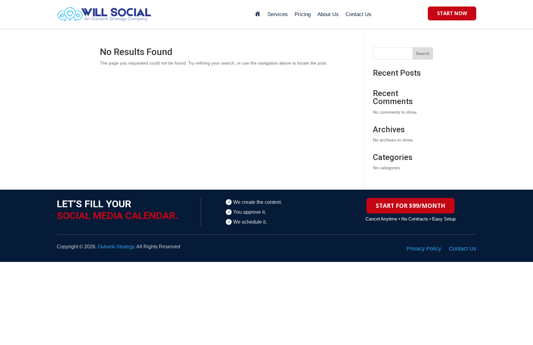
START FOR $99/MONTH (410, 206)
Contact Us (358, 14)
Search (423, 53)
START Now (452, 13)
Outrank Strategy (116, 246)
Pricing (303, 14)
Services (277, 14)
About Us (328, 14)
